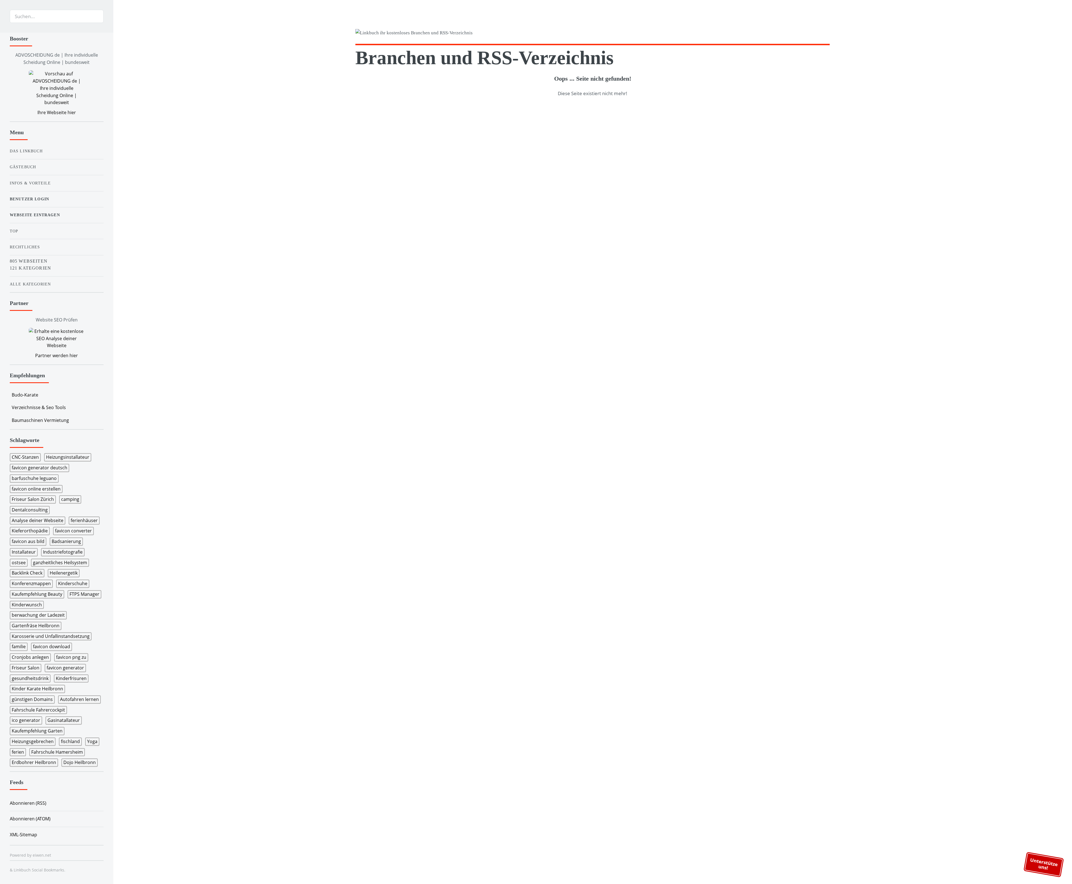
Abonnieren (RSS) (28, 803)
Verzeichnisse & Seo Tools (39, 407)
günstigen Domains (32, 699)
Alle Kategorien (30, 284)
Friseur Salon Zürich (33, 499)
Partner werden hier (56, 355)
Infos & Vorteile (30, 183)
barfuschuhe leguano (34, 478)
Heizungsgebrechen (33, 741)
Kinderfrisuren (71, 678)
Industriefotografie (63, 552)
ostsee (19, 562)
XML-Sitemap (23, 835)
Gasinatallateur (63, 720)
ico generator (26, 720)
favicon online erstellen (36, 489)
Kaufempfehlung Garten (37, 731)
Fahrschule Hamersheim (57, 752)
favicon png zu (71, 657)
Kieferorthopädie (30, 531)
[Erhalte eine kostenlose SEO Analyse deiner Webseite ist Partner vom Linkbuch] (57, 338)
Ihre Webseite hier (56, 112)
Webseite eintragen (35, 215)
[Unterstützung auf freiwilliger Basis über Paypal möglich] (816, 33)
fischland (70, 741)
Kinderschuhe (72, 583)
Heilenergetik (64, 573)
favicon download (51, 646)
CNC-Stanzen (25, 457)
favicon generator (65, 668)
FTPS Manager (84, 594)
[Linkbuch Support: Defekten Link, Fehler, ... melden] (827, 33)
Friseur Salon (25, 668)
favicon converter (73, 531)
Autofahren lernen (79, 699)
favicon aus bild (28, 541)
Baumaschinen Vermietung (40, 420)
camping (70, 499)
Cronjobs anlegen (30, 657)
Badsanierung (66, 541)
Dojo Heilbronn (79, 762)
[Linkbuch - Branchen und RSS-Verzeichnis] (472, 34)
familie (19, 646)
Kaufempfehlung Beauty (37, 594)
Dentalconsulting (30, 510)
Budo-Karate (25, 395)
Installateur (24, 552)
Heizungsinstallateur (67, 457)
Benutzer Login (29, 199)
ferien (18, 752)
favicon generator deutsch (39, 468)
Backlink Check (27, 573)
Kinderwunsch (27, 605)
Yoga (92, 741)
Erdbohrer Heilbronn (34, 762)
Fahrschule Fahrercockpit (38, 710)
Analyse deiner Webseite (37, 520)
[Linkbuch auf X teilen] (805, 33)
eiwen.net (42, 855)
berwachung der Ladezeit (38, 615)
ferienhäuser (84, 520)
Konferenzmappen (31, 583)
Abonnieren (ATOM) (30, 819)
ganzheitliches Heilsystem (60, 562)
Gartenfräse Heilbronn (35, 626)
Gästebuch (23, 167)
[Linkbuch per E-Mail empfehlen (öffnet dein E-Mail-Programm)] (795, 33)
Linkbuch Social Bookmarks (39, 870)
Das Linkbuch (26, 151)
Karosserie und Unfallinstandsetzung (51, 636)
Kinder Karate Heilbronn (37, 689)
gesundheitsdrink (30, 678)
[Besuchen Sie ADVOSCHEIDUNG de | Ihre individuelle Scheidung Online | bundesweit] (57, 88)
